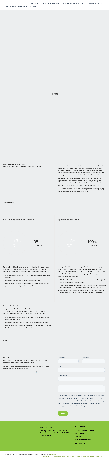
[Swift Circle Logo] (21, 24)
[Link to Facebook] (102, 23)
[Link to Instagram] (95, 23)
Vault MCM (53, 454)
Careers (99, 4)
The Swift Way (87, 4)
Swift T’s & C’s (80, 443)
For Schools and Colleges (53, 4)
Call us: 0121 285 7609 (27, 7)
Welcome (35, 4)
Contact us (11, 7)
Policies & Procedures (83, 440)
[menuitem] (35, 4)
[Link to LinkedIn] (98, 23)
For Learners (73, 4)
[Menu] (87, 24)
